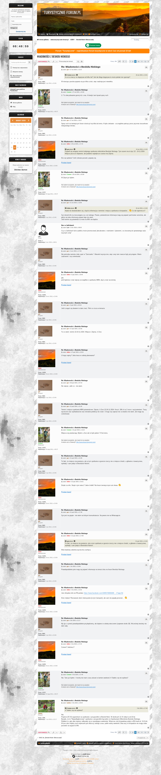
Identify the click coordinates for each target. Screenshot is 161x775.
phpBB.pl (89, 761)
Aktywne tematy (17, 71)
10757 (44, 110)
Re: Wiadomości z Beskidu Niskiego (80, 67)
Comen (69, 75)
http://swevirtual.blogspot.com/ (85, 104)
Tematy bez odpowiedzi (19, 67)
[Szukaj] (29, 62)
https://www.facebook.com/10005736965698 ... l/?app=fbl (103, 593)
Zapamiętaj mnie (16, 24)
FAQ (13, 106)
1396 (43, 717)
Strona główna (17, 102)
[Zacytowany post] (77, 75)
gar (39, 77)
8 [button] (132, 61)
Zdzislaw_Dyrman (20, 170)
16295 (44, 164)
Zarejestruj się (21, 31)
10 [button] (138, 61)
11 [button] (142, 61)
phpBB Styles (86, 754)
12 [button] (145, 61)
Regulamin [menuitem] (52, 34)
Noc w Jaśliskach (67, 225)
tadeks (40, 713)
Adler (39, 159)
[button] (119, 61)
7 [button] (130, 61)
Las (39, 236)
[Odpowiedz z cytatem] (146, 67)
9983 (43, 81)
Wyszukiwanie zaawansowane (16, 76)
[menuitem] (85, 34)
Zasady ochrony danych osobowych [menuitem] (70, 34)
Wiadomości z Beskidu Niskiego (53, 56)
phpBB (77, 759)
